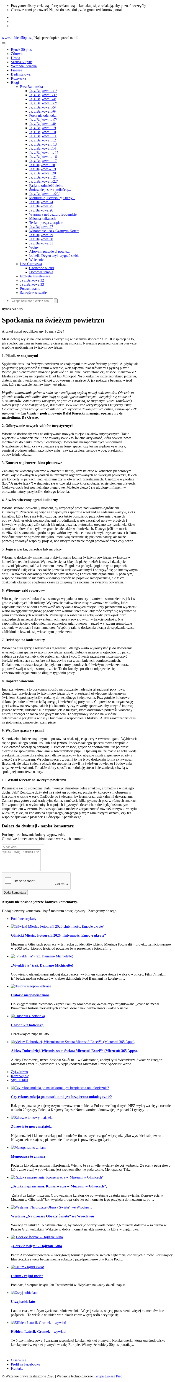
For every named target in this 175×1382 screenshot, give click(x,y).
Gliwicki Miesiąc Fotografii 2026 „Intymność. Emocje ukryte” (58, 935)
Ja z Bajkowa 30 (41, 239)
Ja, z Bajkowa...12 (42, 140)
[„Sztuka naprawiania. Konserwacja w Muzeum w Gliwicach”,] (57, 1177)
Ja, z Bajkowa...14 (42, 148)
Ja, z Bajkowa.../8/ (42, 124)
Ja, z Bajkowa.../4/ (42, 99)
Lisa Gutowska (31, 264)
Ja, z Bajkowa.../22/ (43, 181)
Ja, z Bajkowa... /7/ (43, 120)
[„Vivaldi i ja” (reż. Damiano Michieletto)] (42, 956)
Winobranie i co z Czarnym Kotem (54, 231)
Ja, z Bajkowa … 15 (44, 152)
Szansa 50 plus (21, 62)
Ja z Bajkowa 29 (41, 235)
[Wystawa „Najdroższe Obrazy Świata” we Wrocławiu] (51, 1207)
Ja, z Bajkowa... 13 (43, 144)
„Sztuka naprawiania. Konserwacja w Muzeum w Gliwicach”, (59, 1186)
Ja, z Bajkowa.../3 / (43, 95)
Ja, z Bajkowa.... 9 (42, 128)
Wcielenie (36, 260)
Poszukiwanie (30, 288)
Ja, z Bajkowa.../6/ (42, 111)
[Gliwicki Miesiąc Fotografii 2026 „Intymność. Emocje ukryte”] (57, 926)
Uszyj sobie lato (23, 1301)
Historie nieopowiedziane (30, 995)
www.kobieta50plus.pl (18, 38)
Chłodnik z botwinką (27, 1025)
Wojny (34, 247)
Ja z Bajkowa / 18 (42, 165)
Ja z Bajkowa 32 (32, 280)
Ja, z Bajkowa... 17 (43, 161)
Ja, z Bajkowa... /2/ (43, 103)
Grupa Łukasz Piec (108, 1376)
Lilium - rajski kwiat (27, 1276)
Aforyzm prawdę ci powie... (49, 251)
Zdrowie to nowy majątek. (31, 1126)
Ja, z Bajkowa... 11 (43, 136)
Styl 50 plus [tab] (19, 1080)
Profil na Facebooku (25, 1364)
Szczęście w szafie (33, 293)
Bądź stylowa (21, 74)
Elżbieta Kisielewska (35, 276)
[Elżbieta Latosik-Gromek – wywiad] (38, 1323)
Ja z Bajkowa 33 (32, 284)
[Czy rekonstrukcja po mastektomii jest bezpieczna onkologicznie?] (60, 1088)
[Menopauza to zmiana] (28, 1147)
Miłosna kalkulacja (42, 218)
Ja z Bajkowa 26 (41, 210)
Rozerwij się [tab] (20, 1076)
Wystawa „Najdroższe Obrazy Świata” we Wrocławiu (52, 1216)
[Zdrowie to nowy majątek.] (32, 1117)
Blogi (15, 82)
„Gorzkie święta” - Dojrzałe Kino (36, 1246)
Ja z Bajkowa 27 (41, 227)
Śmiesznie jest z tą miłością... (50, 190)
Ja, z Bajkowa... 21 (43, 177)
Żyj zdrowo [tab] (19, 1072)
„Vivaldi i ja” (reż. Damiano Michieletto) (42, 965)
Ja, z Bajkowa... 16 (43, 157)
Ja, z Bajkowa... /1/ (43, 91)
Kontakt (17, 1368)
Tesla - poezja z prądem (46, 223)
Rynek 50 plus (21, 49)
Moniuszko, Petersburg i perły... (52, 198)
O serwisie (18, 1360)
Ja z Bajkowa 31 (41, 243)
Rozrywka (18, 78)
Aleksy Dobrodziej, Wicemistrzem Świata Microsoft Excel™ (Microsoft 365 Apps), (74, 1051)
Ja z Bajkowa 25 (41, 206)
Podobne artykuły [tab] (23, 919)
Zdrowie (17, 54)
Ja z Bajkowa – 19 (42, 169)
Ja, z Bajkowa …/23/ (44, 194)
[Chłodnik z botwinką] (28, 1016)
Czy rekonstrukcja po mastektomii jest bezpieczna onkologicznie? (61, 1097)
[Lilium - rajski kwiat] (27, 1267)
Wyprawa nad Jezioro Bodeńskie (53, 214)
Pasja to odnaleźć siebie (46, 185)
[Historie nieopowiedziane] (31, 986)
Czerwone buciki (41, 268)
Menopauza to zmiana (28, 1156)
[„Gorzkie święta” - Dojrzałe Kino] (37, 1237)
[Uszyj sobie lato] (24, 1293)
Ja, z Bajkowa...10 (42, 132)
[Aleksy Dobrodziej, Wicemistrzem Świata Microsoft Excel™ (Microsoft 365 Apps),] (73, 1042)
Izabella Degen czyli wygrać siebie (54, 255)
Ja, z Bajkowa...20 (42, 173)
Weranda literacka (24, 66)
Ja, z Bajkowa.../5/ (42, 107)
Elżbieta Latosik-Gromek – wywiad (38, 1331)
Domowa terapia (41, 272)
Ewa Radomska (31, 87)
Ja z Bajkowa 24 (41, 202)
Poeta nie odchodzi (43, 115)
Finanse (16, 70)
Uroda (15, 58)
